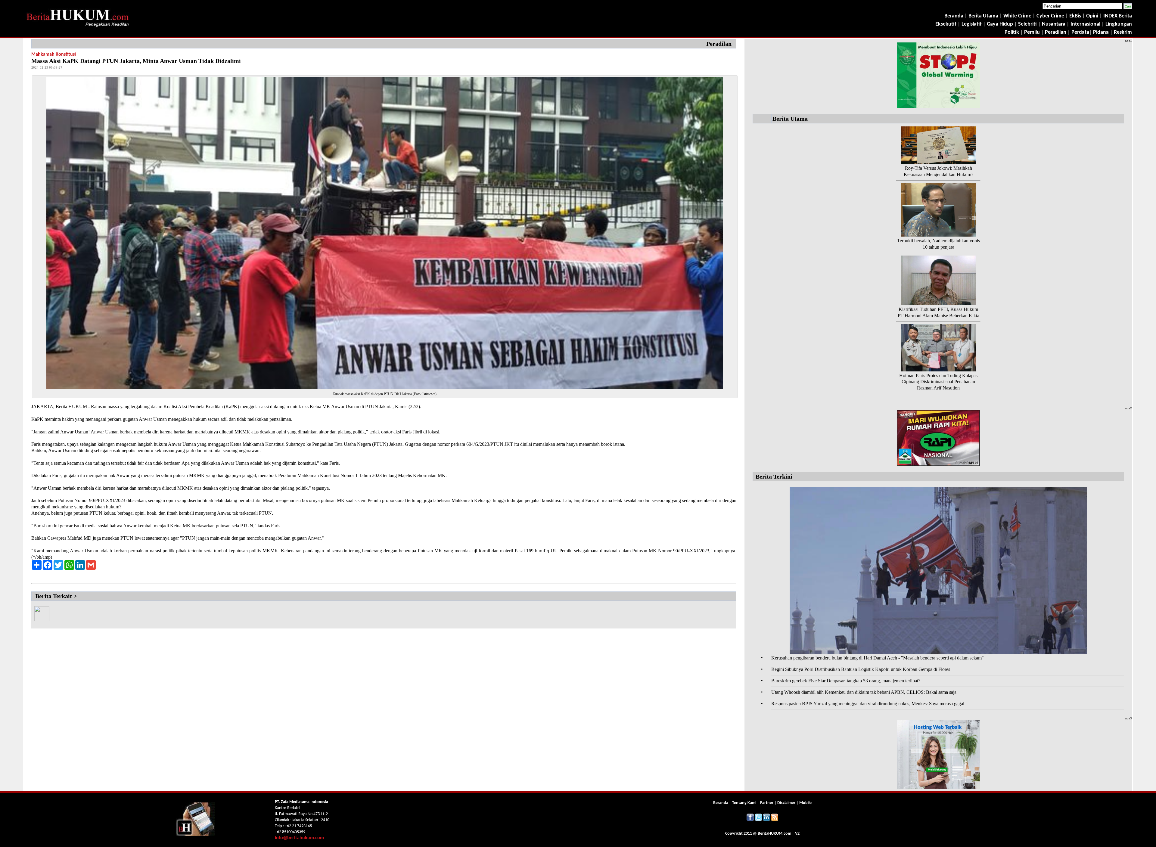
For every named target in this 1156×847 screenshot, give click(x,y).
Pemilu (1032, 32)
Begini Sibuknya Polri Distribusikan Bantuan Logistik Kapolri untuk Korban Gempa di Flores (860, 669)
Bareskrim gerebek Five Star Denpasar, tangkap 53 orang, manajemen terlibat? (845, 680)
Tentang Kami (744, 803)
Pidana (1101, 32)
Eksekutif (946, 24)
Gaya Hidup (999, 24)
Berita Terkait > (56, 596)
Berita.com (774, 833)
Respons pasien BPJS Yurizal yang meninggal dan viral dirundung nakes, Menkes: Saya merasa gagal (867, 703)
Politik (1012, 32)
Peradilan (1055, 32)
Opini (1091, 16)
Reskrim (1123, 32)
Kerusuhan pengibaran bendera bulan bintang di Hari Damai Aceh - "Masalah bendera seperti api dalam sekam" (877, 657)
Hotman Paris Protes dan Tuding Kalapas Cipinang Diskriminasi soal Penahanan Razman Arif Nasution (938, 382)
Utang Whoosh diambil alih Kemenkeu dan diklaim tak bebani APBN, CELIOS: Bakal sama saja (863, 692)
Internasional (1085, 24)
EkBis (1075, 16)
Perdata (1080, 32)
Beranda (953, 16)
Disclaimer (786, 803)
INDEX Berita (1117, 16)
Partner (766, 803)
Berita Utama (983, 16)
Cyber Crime (1050, 16)
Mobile (805, 803)
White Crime (1018, 16)
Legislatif (972, 24)
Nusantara (1053, 24)
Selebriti (1027, 24)
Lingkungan (1118, 24)
